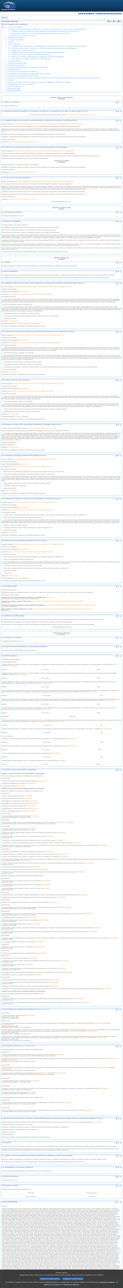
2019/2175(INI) (27, 798)
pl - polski (110, 13)
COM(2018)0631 (97, 1023)
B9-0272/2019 (26, 544)
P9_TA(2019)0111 (12, 532)
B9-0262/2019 (42, 181)
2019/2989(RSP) (6, 440)
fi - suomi (119, 13)
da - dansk (84, 13)
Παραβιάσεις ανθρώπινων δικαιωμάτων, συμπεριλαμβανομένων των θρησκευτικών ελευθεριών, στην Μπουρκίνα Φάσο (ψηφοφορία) (49, 46)
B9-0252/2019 (26, 502)
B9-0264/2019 (26, 124)
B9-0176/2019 (71, 738)
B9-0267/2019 (60, 181)
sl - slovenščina (117, 13)
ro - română (113, 13)
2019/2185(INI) (93, 931)
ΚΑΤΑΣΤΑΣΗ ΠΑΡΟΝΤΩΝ (13, 90)
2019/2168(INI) (61, 832)
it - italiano (99, 13)
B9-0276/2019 (60, 544)
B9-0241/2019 (15, 440)
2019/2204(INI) (114, 938)
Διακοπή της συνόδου (14, 88)
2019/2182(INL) (30, 783)
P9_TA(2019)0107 (12, 372)
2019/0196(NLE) (92, 692)
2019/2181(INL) (21, 786)
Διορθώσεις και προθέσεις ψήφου (17, 63)
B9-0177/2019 (73, 746)
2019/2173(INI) (34, 803)
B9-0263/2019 (50, 181)
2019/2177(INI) (64, 854)
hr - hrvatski (97, 13)
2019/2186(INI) (97, 927)
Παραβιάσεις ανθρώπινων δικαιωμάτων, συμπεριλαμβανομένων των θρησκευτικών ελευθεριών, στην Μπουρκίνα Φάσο (45, 31)
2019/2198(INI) (68, 972)
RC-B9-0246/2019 (24, 464)
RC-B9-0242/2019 (24, 340)
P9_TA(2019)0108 (12, 414)
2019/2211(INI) (67, 907)
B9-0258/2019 (17, 181)
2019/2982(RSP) (68, 181)
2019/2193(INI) (53, 982)
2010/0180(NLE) (47, 683)
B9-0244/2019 (34, 151)
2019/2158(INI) (79, 872)
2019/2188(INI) (44, 920)
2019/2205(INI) (54, 979)
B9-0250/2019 (52, 459)
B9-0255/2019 (52, 502)
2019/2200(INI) (45, 888)
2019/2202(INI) (46, 880)
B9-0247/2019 (26, 459)
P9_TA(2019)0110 (12, 490)
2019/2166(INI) (59, 840)
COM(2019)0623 (41, 721)
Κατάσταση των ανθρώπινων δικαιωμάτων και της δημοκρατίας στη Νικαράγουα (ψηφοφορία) (38, 56)
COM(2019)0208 (110, 1058)
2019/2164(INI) (102, 845)
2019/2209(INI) (84, 1002)
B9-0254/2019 (42, 502)
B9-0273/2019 (34, 544)
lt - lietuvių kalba (102, 13)
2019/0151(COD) (61, 1073)
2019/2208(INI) (33, 958)
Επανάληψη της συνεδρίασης (16, 37)
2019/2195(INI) (82, 895)
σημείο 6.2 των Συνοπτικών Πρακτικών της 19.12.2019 (23, 172)
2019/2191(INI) (106, 988)
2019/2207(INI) (64, 960)
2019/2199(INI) (61, 968)
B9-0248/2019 (34, 459)
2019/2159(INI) (43, 869)
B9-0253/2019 (34, 502)
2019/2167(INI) (48, 836)
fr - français (93, 13)
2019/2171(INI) (33, 808)
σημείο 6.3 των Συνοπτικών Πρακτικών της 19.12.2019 (23, 199)
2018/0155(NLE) (12, 665)
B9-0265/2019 (34, 124)
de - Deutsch (86, 13)
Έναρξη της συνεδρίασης (15, 27)
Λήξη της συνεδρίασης (14, 86)
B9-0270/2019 (68, 124)
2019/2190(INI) (39, 942)
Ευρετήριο (5, 17)
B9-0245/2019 (42, 151)
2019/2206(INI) (28, 964)
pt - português (111, 13)
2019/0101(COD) (12, 1060)
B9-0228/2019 (62, 760)
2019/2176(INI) (27, 796)
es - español (80, 13)
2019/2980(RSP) (77, 124)
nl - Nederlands (108, 13)
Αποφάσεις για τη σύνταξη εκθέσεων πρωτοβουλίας (22, 71)
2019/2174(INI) (33, 801)
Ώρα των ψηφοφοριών (14, 44)
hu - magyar (104, 13)
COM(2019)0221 (82, 1037)
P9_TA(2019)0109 (12, 447)
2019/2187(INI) (36, 924)
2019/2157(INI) (34, 816)
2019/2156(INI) (69, 822)
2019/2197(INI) (40, 947)
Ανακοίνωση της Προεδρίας (16, 39)
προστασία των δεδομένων (107, 1282)
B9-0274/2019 (42, 544)
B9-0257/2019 (60, 151)
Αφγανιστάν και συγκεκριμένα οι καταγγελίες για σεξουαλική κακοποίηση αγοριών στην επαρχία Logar (41, 33)
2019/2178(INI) (49, 851)
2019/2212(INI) (87, 913)
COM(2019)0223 (73, 1031)
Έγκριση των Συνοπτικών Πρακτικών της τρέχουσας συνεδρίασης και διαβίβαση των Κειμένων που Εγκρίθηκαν (39, 82)
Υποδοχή (10, 42)
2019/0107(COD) (101, 1037)
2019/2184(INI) (52, 902)
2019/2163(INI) (63, 856)
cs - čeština (82, 13)
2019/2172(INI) (31, 806)
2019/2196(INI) (37, 974)
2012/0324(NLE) (46, 709)
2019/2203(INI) (31, 917)
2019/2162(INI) (25, 860)
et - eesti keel (88, 13)
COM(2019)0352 (60, 822)
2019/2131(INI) (30, 1015)
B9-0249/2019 (42, 459)
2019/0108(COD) (91, 1031)
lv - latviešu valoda (100, 13)
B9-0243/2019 (26, 151)
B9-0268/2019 (58, 124)
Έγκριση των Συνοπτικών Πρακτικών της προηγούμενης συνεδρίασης (27, 67)
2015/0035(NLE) (110, 700)
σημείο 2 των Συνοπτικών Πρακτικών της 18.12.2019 (79, 115)
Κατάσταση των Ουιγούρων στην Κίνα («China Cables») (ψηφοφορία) (31, 54)
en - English (91, 13)
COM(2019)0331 (42, 1073)
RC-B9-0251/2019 (24, 507)
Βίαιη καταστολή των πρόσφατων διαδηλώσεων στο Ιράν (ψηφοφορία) (31, 59)
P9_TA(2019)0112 (12, 575)
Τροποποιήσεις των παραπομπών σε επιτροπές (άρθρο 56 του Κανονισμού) (29, 73)
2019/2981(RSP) (68, 151)
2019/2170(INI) (31, 811)
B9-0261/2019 (17, 124)
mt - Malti (106, 13)
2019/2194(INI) (61, 897)
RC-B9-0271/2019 (24, 549)
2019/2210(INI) (79, 998)
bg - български (79, 13)
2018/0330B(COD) (6, 1024)
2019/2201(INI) (46, 884)
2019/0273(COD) (59, 721)
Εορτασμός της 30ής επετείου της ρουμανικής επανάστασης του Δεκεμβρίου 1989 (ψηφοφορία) (38, 52)
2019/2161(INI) (88, 863)
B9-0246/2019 (17, 459)
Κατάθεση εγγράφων (14, 69)
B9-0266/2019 (42, 124)
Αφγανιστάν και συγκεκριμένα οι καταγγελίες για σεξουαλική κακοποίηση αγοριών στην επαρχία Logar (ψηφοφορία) (44, 48)
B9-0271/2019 (17, 544)
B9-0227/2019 (56, 753)
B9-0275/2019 (50, 544)
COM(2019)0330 (101, 1067)
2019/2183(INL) (42, 781)
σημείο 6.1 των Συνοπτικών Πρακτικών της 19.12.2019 (23, 141)
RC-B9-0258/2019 (24, 388)
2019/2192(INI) (54, 986)
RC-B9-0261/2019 (24, 291)
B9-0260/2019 (34, 181)
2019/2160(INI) (36, 867)
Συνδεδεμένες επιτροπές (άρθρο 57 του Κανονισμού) (23, 75)
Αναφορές (11, 80)
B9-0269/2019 (58, 286)
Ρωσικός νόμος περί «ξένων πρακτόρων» (23, 35)
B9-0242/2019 (17, 151)
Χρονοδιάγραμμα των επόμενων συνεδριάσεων (21, 84)
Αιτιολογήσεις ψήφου (14, 61)
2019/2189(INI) (42, 953)
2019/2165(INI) (77, 842)
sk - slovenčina (115, 13)
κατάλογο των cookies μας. (71, 1284)
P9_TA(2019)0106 (12, 321)
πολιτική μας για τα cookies (51, 1284)
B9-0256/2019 (50, 151)
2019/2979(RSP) (97, 1122)
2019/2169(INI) (32, 828)
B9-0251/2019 (17, 502)
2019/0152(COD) (6, 1069)
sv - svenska (121, 13)
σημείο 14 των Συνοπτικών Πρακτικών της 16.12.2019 (40, 428)
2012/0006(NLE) (22, 674)
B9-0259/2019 (26, 181)
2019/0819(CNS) (106, 729)
